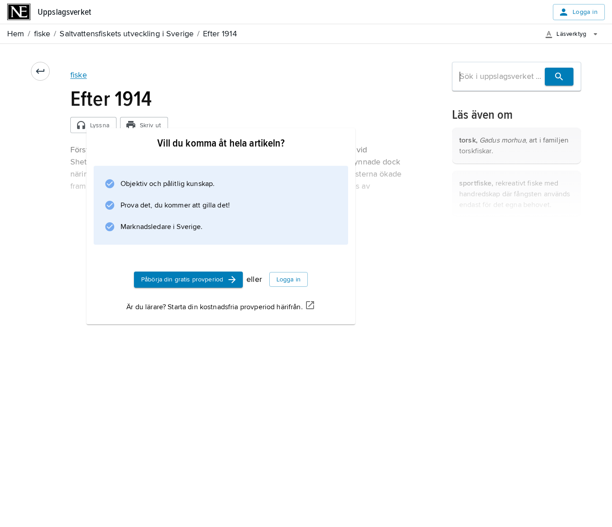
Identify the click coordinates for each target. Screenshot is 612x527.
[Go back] (40, 71)
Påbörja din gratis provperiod (182, 279)
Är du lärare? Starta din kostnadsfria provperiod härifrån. (214, 306)
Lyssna (99, 125)
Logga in (585, 12)
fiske (78, 75)
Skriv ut (150, 125)
